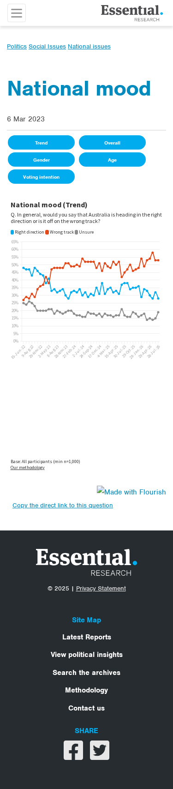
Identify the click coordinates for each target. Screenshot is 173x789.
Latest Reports (86, 637)
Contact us (86, 708)
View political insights (87, 654)
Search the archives (86, 672)
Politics (17, 46)
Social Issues (47, 46)
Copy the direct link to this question (62, 505)
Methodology (86, 690)
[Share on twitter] (99, 756)
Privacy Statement (101, 588)
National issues (89, 46)
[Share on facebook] (74, 756)
